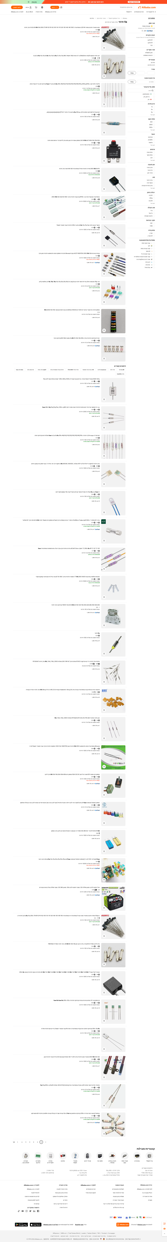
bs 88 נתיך (121, 369)
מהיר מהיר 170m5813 (73, 369)
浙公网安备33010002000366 (115, 1239)
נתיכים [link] (92, 18)
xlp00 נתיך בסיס (42, 369)
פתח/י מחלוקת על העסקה (60, 1196)
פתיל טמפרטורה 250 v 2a (111, 1175)
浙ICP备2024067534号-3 (132, 1239)
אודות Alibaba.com (146, 1185)
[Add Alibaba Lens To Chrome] (122, 1225)
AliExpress (56, 1233)
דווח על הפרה (63, 1207)
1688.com (64, 1233)
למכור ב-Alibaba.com (33, 1189)
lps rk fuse (149, 1170)
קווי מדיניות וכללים (118, 1207)
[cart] (35, 7)
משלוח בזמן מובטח (118, 1196)
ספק (94, 36)
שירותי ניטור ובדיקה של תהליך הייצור (113, 1204)
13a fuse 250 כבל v (113, 1173)
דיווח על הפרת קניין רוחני (60, 1204)
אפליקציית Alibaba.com (50, 1224)
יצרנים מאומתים (91, 1189)
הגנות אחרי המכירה (118, 1200)
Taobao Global (91, 1233)
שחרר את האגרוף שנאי (145, 1175)
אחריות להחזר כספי (118, 1193)
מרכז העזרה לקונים (62, 1189)
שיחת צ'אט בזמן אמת (61, 1193)
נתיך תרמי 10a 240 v (113, 1170)
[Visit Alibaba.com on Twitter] (30, 1211)
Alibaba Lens (142, 1224)
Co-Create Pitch (147, 1193)
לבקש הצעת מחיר (91, 1193)
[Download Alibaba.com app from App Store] (35, 1225)
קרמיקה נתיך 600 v (47, 1173)
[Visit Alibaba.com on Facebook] (38, 1211)
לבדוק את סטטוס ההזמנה (32, 1196)
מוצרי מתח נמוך (101, 18)
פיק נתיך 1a (83, 1173)
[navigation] (141, 581)
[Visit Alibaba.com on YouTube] (22, 1211)
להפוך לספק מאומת (33, 1200)
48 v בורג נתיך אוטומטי (88, 369)
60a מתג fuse (19, 369)
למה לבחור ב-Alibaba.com (144, 1189)
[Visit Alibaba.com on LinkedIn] (34, 1211)
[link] (164, 1223)
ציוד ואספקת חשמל (114, 18)
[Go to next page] (17, 1142)
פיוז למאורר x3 (82, 1175)
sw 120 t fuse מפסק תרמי (78, 1170)
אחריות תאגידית (147, 1196)
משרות (150, 1200)
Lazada (83, 1233)
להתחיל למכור (35, 1193)
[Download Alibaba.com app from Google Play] (21, 1225)
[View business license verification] (101, 1239)
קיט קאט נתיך (30, 369)
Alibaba (125, 18)
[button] (61, 7)
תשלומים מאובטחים (118, 1189)
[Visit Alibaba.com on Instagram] (26, 1211)
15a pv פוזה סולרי (147, 1173)
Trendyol (104, 1233)
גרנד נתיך (112, 369)
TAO (98, 1233)
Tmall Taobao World (74, 1233)
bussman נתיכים (102, 369)
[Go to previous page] (45, 1142)
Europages (111, 1233)
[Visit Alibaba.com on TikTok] (19, 1211)
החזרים (65, 1200)
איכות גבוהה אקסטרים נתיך (57, 369)
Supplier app (79, 1224)
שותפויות (36, 1204)
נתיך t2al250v (120, 374)
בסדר (132, 73)
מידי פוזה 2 (50, 1170)
